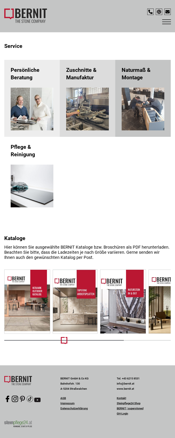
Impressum (67, 403)
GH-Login (122, 413)
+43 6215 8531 (131, 378)
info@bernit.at (125, 383)
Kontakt (121, 398)
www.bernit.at (125, 388)
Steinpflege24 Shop (128, 403)
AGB (63, 398)
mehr (32, 98)
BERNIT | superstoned (130, 408)
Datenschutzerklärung (74, 408)
